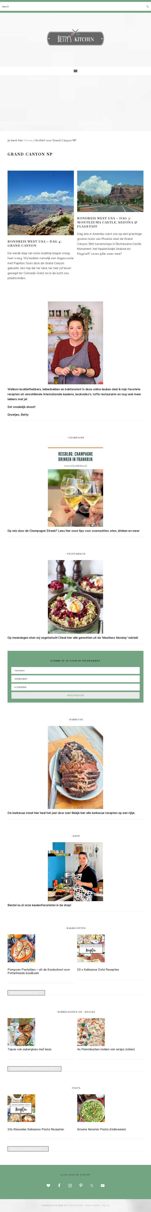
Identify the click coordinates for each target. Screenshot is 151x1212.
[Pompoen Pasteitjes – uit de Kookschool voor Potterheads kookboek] (41, 949)
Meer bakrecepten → (26, 993)
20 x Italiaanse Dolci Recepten (98, 969)
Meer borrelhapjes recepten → (34, 1069)
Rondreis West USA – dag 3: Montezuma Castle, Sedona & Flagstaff (107, 222)
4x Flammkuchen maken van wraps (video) (106, 1049)
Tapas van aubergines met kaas (30, 1049)
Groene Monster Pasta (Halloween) (101, 1129)
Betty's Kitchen (75, 38)
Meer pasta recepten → (28, 1149)
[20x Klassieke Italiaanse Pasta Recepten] (41, 1108)
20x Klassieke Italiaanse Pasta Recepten (36, 1129)
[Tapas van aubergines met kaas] (21, 1045)
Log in (106, 1205)
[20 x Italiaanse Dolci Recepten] (110, 949)
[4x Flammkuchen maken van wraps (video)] (91, 1045)
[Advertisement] (75, 103)
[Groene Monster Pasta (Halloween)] (110, 1108)
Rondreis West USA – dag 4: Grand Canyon (35, 243)
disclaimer (92, 1205)
